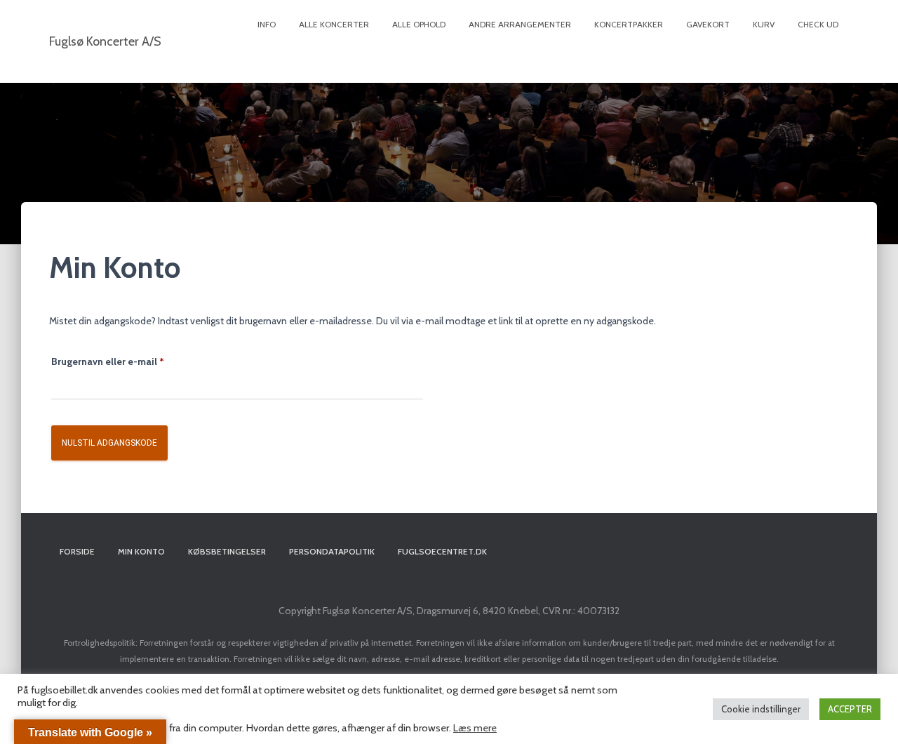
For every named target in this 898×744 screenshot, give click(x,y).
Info (266, 24)
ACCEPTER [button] (850, 709)
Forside (77, 551)
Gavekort (708, 24)
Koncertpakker (628, 24)
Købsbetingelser (227, 551)
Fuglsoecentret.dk (442, 551)
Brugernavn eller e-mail (128, 361)
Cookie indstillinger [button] (760, 709)
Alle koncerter (334, 24)
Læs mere (475, 728)
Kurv (764, 24)
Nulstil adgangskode (109, 443)
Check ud (818, 24)
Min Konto (141, 551)
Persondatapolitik (332, 551)
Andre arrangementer (520, 24)
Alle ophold (418, 24)
